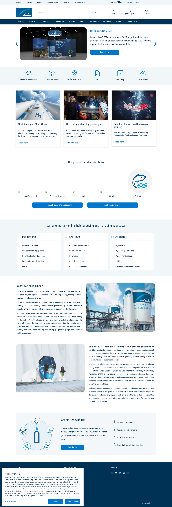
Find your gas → (73, 143)
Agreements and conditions (73, 487)
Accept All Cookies (73, 501)
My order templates (77, 261)
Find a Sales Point (70, 476)
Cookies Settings (10, 501)
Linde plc (29, 2)
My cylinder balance (77, 251)
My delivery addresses (124, 251)
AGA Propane (131, 21)
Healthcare (60, 21)
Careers (39, 2)
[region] (43, 487)
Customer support (70, 473)
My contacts (120, 246)
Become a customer (30, 246)
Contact (119, 21)
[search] (68, 12)
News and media (52, 2)
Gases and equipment (26, 21)
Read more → (24, 143)
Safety (81, 21)
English (137, 2)
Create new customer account (127, 267)
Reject (56, 501)
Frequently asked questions (33, 261)
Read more (104, 52)
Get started (107, 21)
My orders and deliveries (79, 246)
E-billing (118, 261)
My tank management (78, 267)
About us (18, 2)
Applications (46, 21)
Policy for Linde (80, 2)
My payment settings (124, 256)
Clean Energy (94, 21)
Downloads (66, 2)
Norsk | (129, 2)
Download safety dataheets (33, 256)
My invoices (74, 256)
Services (71, 21)
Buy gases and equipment (33, 251)
